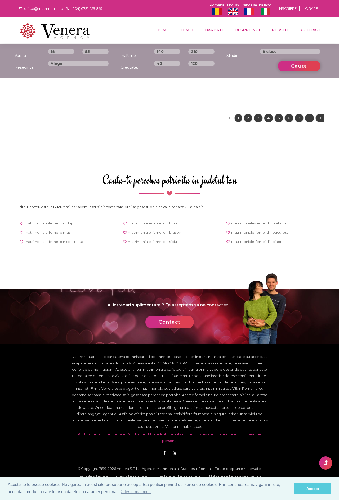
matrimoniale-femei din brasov (154, 232)
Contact (310, 29)
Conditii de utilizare (142, 434)
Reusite (280, 29)
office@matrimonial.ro (43, 8)
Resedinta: (24, 67)
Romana (217, 5)
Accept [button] (312, 489)
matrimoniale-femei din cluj (48, 223)
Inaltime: (129, 55)
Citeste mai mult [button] (136, 491)
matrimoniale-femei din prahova (259, 223)
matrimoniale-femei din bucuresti (260, 232)
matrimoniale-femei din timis (152, 223)
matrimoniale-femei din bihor (256, 242)
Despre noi (247, 29)
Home (162, 29)
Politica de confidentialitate (102, 434)
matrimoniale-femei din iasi (48, 232)
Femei (186, 29)
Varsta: (21, 55)
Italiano (265, 5)
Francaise (249, 5)
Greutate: (129, 67)
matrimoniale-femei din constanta (54, 242)
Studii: (232, 55)
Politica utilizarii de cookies (183, 434)
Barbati (213, 29)
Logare (310, 8)
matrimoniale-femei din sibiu (152, 242)
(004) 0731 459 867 (86, 8)
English (233, 5)
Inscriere (287, 8)
